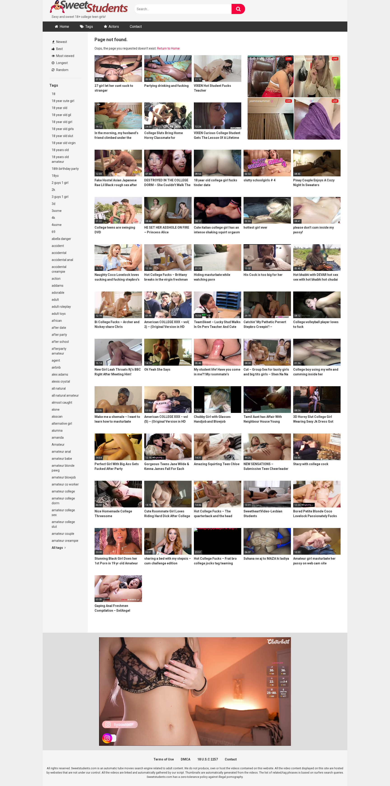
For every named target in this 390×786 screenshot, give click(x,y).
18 (53, 94)
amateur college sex (63, 512)
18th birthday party (65, 168)
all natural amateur (65, 395)
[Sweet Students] (88, 7)
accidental (59, 253)
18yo (55, 176)
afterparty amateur (59, 351)
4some (57, 225)
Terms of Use (163, 759)
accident (58, 246)
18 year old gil (61, 115)
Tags (89, 26)
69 (53, 232)
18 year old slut (62, 136)
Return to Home (168, 48)
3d (53, 204)
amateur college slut (63, 524)
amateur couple (63, 533)
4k (53, 218)
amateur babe (62, 458)
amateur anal (61, 451)
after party (59, 334)
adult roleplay (61, 306)
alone (56, 409)
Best (59, 49)
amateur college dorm (63, 501)
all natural (59, 388)
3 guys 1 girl (60, 197)
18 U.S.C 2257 (207, 759)
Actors (114, 26)
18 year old (59, 108)
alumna (57, 430)
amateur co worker (65, 484)
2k (53, 190)
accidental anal (62, 260)
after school (60, 341)
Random (62, 70)
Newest (61, 42)
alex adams (60, 374)
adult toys (59, 313)
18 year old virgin (64, 143)
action (56, 278)
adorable (58, 292)
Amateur (58, 444)
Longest (62, 63)
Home (64, 26)
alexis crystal (61, 381)
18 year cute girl (63, 101)
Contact (136, 26)
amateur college (63, 491)
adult (55, 299)
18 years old (60, 150)
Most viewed (65, 56)
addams (57, 285)
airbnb (56, 367)
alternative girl (62, 423)
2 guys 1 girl (60, 183)
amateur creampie (65, 540)
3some (57, 211)
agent (56, 360)
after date (59, 327)
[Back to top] (375, 772)
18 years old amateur (60, 159)
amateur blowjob (64, 477)
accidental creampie (59, 269)
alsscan (57, 416)
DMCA (185, 759)
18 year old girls (63, 129)
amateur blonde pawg (63, 468)
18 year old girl (62, 122)
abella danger (61, 239)
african (57, 320)
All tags (58, 547)
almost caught (62, 402)
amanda (58, 437)
